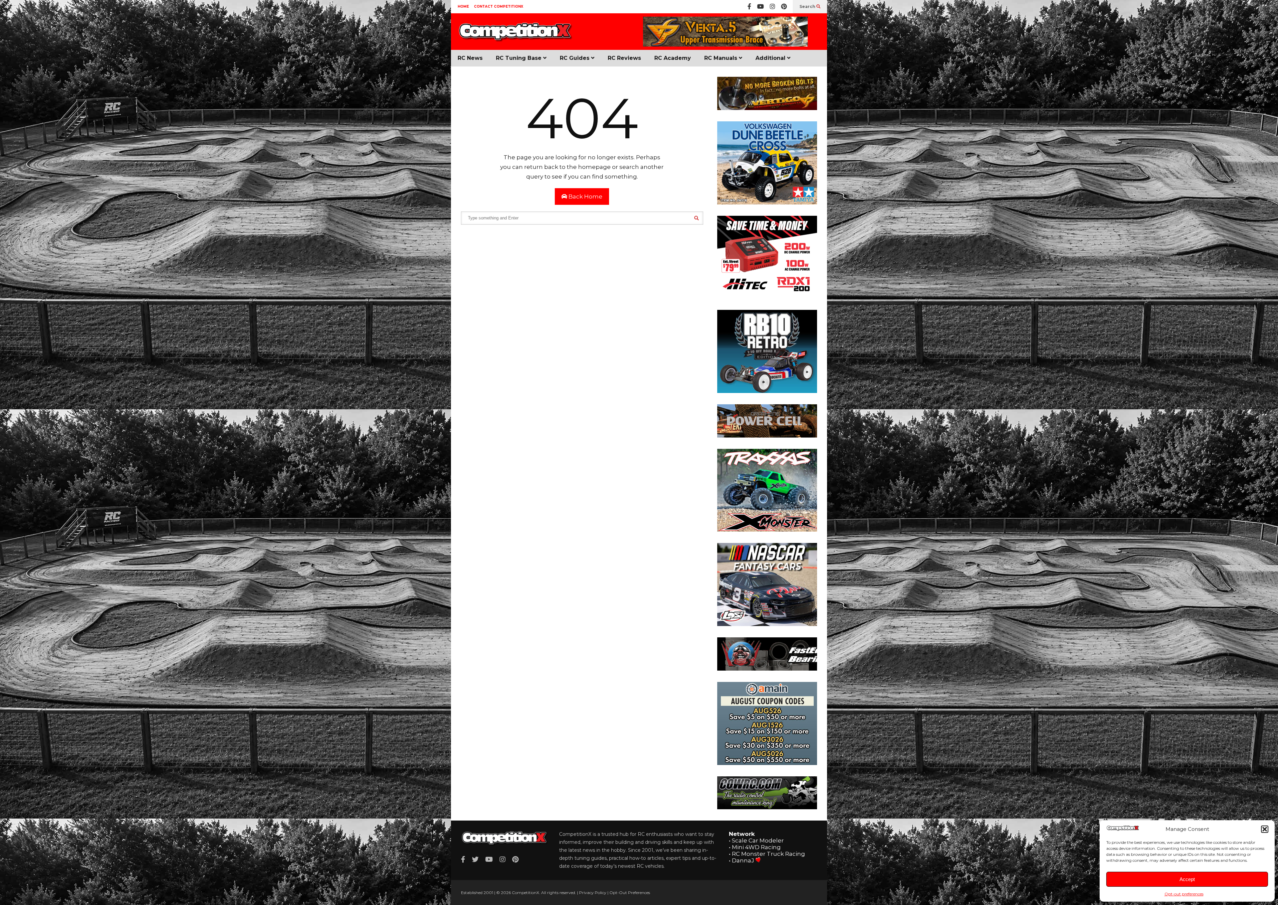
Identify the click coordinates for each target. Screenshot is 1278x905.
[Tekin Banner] (767, 435)
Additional (771, 58)
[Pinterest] (784, 6)
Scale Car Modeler (758, 840)
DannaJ (743, 860)
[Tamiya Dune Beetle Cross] (767, 202)
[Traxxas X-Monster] (767, 529)
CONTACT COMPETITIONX (498, 6)
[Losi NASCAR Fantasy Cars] (767, 624)
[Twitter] (475, 859)
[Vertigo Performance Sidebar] (767, 108)
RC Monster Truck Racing (768, 853)
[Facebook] (749, 6)
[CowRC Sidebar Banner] (767, 807)
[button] (1264, 829)
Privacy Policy (592, 892)
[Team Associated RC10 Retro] (767, 391)
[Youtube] (760, 6)
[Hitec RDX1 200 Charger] (767, 296)
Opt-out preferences (1184, 893)
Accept (1187, 879)
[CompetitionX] (516, 35)
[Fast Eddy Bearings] (767, 668)
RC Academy (672, 58)
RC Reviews (624, 58)
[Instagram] (772, 6)
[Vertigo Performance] (725, 45)
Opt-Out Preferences (629, 892)
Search (807, 6)
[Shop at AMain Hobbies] (767, 763)
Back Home (584, 196)
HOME (463, 6)
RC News (470, 58)
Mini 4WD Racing (756, 847)
